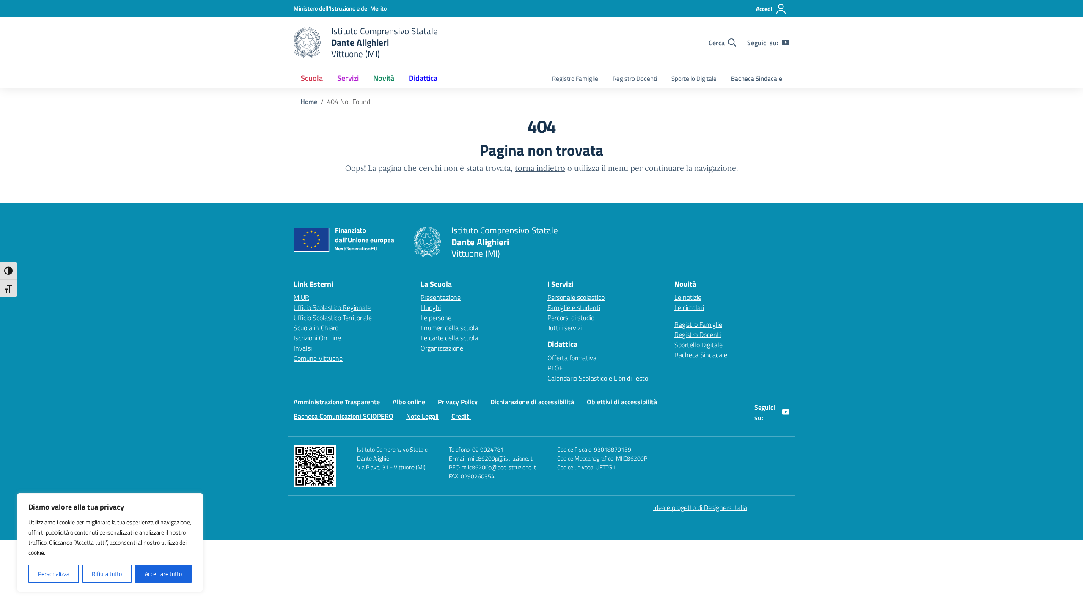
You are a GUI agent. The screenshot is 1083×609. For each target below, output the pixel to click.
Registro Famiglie (575, 78)
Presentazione (441, 297)
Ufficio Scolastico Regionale (332, 307)
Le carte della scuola (449, 338)
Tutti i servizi (564, 328)
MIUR (301, 297)
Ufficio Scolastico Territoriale (333, 318)
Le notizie (687, 297)
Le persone (436, 318)
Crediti (461, 416)
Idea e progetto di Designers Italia (700, 507)
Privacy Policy (458, 402)
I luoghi (431, 307)
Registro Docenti (635, 78)
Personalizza (53, 573)
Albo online (409, 402)
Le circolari (689, 307)
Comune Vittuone (318, 358)
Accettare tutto (163, 573)
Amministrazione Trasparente (337, 402)
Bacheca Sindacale (756, 78)
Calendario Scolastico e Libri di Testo (597, 378)
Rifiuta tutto (107, 573)
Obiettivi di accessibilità (622, 402)
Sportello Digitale (694, 78)
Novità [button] (383, 78)
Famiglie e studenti (573, 307)
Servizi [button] (348, 78)
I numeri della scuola (449, 328)
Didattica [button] (423, 78)
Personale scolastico (576, 297)
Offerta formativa (571, 358)
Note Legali (422, 416)
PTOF (555, 368)
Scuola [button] (312, 78)
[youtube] (785, 43)
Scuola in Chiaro (316, 328)
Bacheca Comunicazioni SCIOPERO (343, 416)
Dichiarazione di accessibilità (532, 402)
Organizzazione (442, 348)
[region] (110, 542)
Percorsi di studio (570, 318)
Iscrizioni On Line (317, 338)
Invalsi (303, 348)
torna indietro (540, 168)
